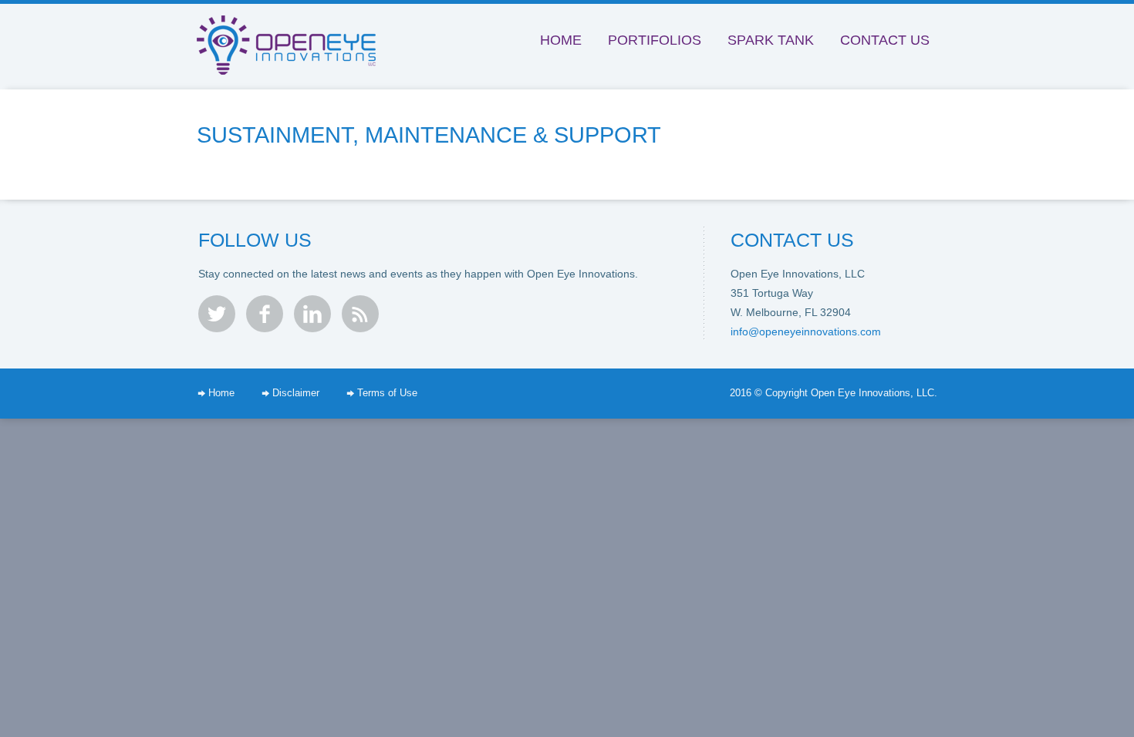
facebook (264, 313)
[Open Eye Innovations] (291, 30)
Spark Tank (770, 40)
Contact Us (885, 40)
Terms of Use (387, 393)
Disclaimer (295, 393)
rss (360, 313)
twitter (216, 313)
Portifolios (654, 40)
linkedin (312, 313)
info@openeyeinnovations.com (806, 331)
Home (561, 40)
